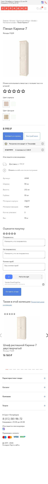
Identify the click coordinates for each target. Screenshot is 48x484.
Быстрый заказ (32, 136)
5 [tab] (22, 369)
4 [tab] (18, 369)
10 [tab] (41, 369)
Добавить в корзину (13, 136)
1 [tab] (7, 369)
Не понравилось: (9, 249)
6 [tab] (26, 369)
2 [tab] (10, 369)
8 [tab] (33, 369)
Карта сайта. (15, 445)
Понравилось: (8, 237)
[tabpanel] (22, 338)
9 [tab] (37, 369)
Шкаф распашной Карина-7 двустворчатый (20, 346)
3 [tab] (14, 369)
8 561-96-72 (12, 419)
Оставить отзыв (12, 291)
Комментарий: (8, 262)
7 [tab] (29, 369)
